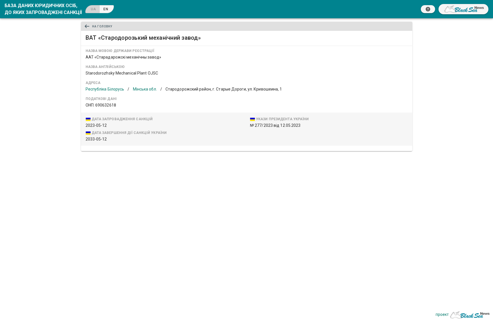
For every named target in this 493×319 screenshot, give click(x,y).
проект (442, 314)
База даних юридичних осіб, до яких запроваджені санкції (43, 9)
